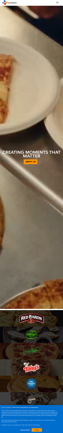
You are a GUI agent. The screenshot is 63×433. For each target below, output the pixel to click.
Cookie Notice (34, 407)
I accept (36, 430)
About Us (30, 161)
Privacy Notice (24, 407)
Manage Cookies (25, 430)
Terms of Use (16, 407)
